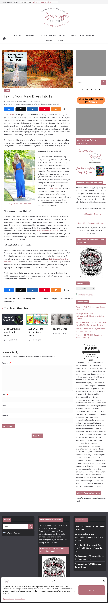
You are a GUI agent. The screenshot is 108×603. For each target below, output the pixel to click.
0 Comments (36, 101)
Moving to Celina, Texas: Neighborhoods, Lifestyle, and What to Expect (90, 316)
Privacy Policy (20, 599)
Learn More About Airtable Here (91, 223)
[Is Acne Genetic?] (62, 315)
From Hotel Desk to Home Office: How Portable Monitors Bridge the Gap (88, 548)
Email (4, 405)
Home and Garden (87, 36)
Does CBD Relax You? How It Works (12, 332)
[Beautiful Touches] (4, 38)
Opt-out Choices (8, 599)
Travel (60, 41)
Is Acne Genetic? (61, 328)
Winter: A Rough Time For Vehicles (56, 298)
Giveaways (72, 36)
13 (16, 340)
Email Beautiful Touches (91, 214)
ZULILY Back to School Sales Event (35, 332)
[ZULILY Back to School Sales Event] (37, 315)
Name (5, 395)
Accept (91, 590)
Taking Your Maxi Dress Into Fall (49, 104)
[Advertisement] (91, 63)
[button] (104, 581)
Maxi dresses (9, 114)
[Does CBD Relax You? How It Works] (12, 315)
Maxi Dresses (22, 104)
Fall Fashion (8, 104)
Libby (20, 101)
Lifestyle (48, 41)
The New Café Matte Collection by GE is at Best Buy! (20, 299)
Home (16, 36)
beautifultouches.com (91, 351)
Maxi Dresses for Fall (33, 104)
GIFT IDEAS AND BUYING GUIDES (51, 36)
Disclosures (29, 36)
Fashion (15, 104)
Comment (6, 363)
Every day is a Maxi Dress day (19, 204)
